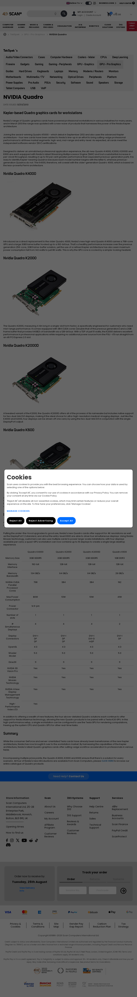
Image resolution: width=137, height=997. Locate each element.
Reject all (16, 520)
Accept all (66, 520)
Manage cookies (18, 511)
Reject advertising (41, 520)
